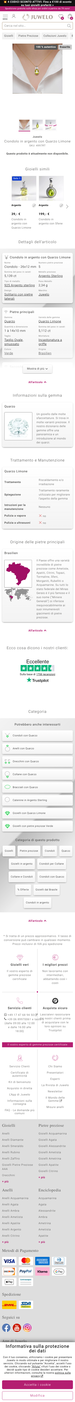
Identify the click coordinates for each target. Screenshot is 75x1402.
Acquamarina (47, 1198)
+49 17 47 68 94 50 (21, 1015)
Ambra (43, 1217)
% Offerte (23, 890)
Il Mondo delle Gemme (55, 1099)
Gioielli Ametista (50, 1152)
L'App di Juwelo (19, 1095)
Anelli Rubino (11, 1152)
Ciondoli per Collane (51, 864)
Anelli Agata (10, 1205)
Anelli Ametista (12, 1217)
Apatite (43, 1236)
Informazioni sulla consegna (19, 1102)
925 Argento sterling (19, 285)
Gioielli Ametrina (50, 1159)
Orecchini (8, 1175)
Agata (42, 1205)
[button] (5, 16)
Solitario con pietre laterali (18, 296)
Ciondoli (50, 851)
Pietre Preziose (28, 36)
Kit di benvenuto (20, 1082)
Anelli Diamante (13, 1140)
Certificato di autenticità (20, 1074)
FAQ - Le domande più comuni (20, 1111)
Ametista (45, 1230)
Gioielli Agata (48, 1140)
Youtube (17, 1328)
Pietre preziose (29, 851)
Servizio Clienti (19, 1067)
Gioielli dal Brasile (47, 890)
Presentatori (55, 1073)
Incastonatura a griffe (50, 342)
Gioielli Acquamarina (53, 1134)
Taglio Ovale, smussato (13, 342)
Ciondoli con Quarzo (52, 877)
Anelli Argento (11, 1230)
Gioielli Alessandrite (52, 1146)
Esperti (55, 1079)
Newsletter (55, 1092)
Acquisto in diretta (19, 1088)
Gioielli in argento (21, 864)
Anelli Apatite (11, 1223)
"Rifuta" (36, 1367)
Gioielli (8, 36)
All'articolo (36, 382)
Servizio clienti (19, 1008)
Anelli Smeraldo (13, 1146)
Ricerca (69, 25)
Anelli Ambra (10, 1211)
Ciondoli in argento (37, 903)
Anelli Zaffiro (11, 1159)
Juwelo (44, 294)
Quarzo (9, 321)
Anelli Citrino (11, 1236)
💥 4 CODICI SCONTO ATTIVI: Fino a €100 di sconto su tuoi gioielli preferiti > (37, 3)
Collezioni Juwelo (55, 36)
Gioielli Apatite (49, 1165)
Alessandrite (47, 1211)
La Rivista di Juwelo (55, 1085)
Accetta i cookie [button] (37, 1385)
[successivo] (67, 206)
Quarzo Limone (50, 321)
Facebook (6, 1328)
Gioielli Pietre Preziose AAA (17, 1167)
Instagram (27, 1328)
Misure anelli (55, 1107)
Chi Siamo (55, 1067)
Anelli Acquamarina (15, 1198)
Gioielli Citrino (48, 1171)
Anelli (6, 1134)
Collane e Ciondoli (22, 877)
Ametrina (45, 1223)
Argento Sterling (51, 276)
